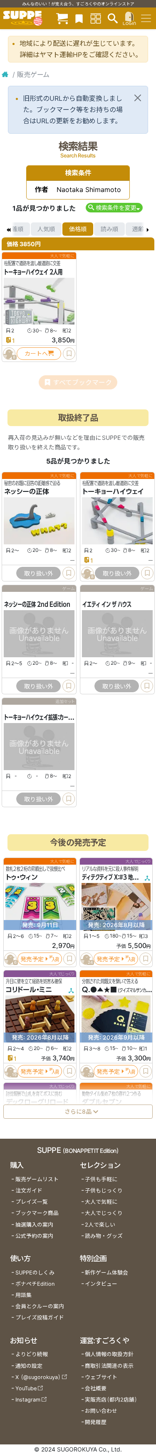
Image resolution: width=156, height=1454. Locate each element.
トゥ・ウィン (21, 877)
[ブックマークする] (69, 353)
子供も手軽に (101, 1179)
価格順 (78, 228)
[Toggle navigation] (146, 18)
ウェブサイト (101, 1377)
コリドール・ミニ (29, 989)
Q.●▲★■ (99, 989)
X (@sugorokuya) (38, 1377)
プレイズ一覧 (31, 1202)
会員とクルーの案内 (39, 1306)
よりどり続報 (31, 1354)
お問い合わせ (101, 1411)
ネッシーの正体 (26, 492)
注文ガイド (28, 1190)
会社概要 (95, 1388)
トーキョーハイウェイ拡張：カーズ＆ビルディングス (56, 717)
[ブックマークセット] (79, 18)
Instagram (27, 1400)
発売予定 (32, 958)
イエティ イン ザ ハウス (106, 604)
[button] (114, 207)
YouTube (26, 1388)
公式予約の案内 (34, 1236)
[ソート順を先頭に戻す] (8, 229)
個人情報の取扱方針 (109, 1354)
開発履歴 (95, 1422)
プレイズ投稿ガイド (39, 1317)
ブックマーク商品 (37, 1213)
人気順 (46, 228)
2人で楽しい (100, 1225)
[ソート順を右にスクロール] (147, 229)
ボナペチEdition (34, 1284)
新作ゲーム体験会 (106, 1272)
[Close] (138, 98)
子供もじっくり (104, 1190)
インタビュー (101, 1284)
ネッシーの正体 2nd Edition (37, 604)
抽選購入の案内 (34, 1225)
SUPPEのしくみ (34, 1272)
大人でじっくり (104, 1213)
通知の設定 (28, 1366)
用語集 (23, 1295)
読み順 (109, 228)
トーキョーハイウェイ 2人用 (33, 272)
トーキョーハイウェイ (113, 492)
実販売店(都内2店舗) (111, 1400)
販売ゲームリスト (37, 1179)
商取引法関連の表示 (109, 1366)
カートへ (36, 353)
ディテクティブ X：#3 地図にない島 (119, 877)
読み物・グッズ (104, 1236)
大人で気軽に (101, 1202)
